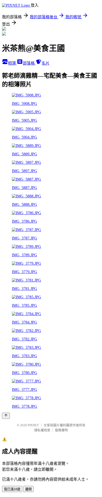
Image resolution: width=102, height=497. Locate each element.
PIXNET (33, 425)
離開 (28, 489)
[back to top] (6, 416)
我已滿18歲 (12, 489)
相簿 (12, 63)
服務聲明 (61, 430)
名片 (46, 63)
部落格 (29, 63)
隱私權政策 (42, 430)
